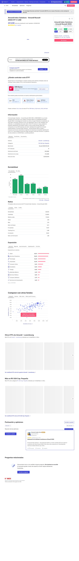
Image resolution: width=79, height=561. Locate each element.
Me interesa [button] (71, 5)
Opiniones (22, 5)
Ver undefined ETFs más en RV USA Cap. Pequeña (17, 415)
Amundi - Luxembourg (44, 140)
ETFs (7, 5)
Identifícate (73, 1)
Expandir (47, 52)
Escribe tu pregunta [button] (23, 472)
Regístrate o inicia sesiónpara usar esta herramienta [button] (28, 314)
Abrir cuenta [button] (42, 89)
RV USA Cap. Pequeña (44, 143)
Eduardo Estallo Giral (36, 432)
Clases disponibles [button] (68, 25)
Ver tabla (41, 200)
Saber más (45, 59)
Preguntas (28, 5)
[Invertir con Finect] (5, 2)
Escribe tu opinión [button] (69, 422)
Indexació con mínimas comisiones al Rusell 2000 (40, 439)
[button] (43, 69)
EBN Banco (19, 87)
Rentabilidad (15, 5)
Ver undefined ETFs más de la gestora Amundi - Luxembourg (19, 372)
